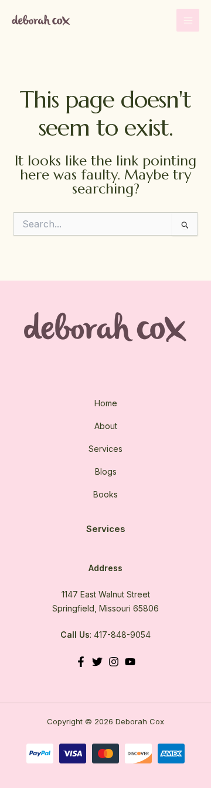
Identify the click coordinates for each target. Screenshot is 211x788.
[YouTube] (130, 661)
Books (105, 494)
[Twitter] (97, 661)
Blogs (106, 471)
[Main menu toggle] (187, 20)
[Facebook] (81, 661)
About (105, 426)
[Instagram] (113, 661)
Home (105, 403)
